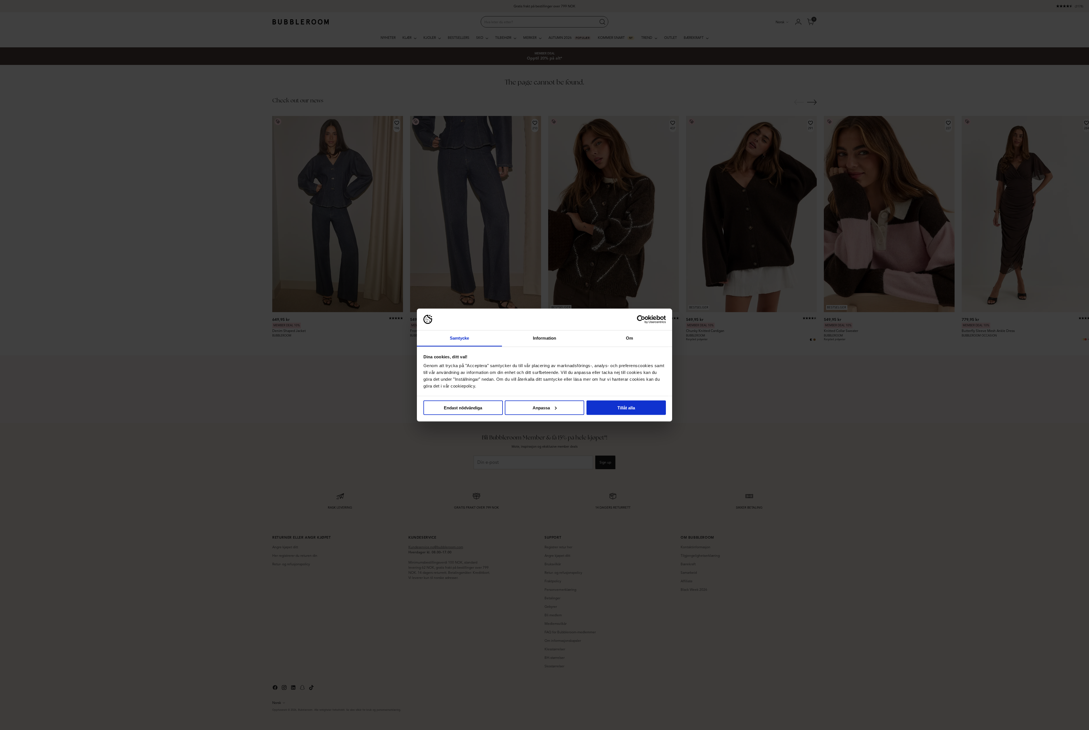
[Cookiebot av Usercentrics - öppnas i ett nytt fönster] (641, 319)
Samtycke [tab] (459, 338)
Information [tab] (544, 338)
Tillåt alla (626, 407)
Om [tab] (629, 338)
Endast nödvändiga (463, 407)
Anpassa (541, 407)
